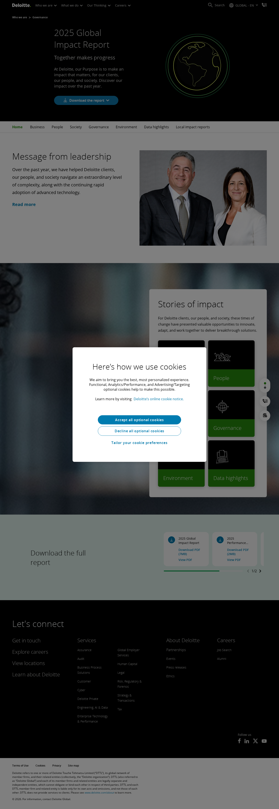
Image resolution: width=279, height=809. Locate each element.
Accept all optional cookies (139, 419)
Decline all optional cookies (139, 431)
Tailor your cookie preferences (139, 442)
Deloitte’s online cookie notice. (159, 398)
